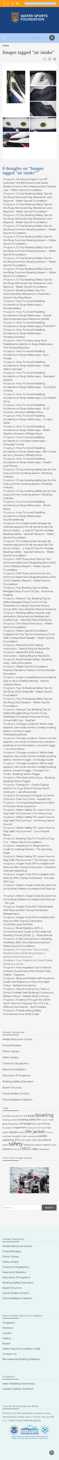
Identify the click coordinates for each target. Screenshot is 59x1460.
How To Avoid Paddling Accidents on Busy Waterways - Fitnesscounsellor (24, 333)
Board (6, 1343)
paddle (42, 1136)
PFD (17, 1140)
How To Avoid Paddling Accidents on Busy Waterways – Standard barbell (29, 376)
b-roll (24, 1115)
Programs (8, 1322)
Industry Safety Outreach (17, 1388)
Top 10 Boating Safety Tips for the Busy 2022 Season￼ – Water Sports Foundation (28, 691)
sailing (27, 1144)
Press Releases (11, 1045)
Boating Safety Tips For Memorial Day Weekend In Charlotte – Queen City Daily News (27, 294)
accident (7, 1116)
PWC (23, 1140)
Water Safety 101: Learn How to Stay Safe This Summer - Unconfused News (29, 831)
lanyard (21, 1132)
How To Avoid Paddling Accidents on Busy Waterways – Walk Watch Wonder (26, 365)
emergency (27, 1123)
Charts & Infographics (15, 1063)
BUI (39, 1119)
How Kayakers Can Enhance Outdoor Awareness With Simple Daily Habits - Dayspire (27, 971)
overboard (32, 1136)
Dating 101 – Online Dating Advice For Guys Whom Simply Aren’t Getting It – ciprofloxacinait (26, 788)
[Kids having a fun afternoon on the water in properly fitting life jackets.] (29, 1180)
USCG (25, 1149)
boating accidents (10, 1120)
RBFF (34, 1140)
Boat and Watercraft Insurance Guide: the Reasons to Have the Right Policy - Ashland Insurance (29, 982)
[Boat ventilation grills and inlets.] (16, 87)
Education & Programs (16, 1075)
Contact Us (9, 1353)
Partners (7, 1327)
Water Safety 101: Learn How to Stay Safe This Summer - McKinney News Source (29, 820)
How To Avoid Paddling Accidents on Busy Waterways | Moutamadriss (24, 304)
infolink (30, 1128)
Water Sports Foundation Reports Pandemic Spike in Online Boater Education (29, 670)
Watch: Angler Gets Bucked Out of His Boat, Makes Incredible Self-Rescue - (29, 888)
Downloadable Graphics (17, 1099)
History (6, 1338)
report (5, 1145)
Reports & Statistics (14, 1069)
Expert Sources (11, 1087)
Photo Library (10, 1051)
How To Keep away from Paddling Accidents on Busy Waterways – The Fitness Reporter (28, 344)
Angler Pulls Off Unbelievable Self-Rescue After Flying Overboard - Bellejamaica (28, 910)
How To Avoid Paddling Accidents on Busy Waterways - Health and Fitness (27, 462)
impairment (20, 1127)
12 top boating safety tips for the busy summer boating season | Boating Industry (29, 473)
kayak (13, 1132)
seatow (47, 1144)
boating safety (27, 1119)
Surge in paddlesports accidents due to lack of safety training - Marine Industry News (29, 681)
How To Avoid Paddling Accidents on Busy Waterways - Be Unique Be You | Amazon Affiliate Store (29, 451)
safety (16, 1144)
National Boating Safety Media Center (39, 3)
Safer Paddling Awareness (18, 1383)
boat (31, 1116)
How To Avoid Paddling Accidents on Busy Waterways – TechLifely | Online (29, 387)
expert (38, 1124)
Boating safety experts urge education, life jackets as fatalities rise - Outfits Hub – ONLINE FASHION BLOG (27, 616)
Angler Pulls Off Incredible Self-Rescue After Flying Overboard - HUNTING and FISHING (29, 921)
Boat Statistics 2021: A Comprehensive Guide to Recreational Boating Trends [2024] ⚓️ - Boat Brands (27, 931)
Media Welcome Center (17, 1039)
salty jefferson (37, 1145)
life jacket (35, 1131)
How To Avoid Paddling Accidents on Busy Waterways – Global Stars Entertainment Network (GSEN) (27, 315)
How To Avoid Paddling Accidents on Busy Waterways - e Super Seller (28, 419)
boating (44, 1115)
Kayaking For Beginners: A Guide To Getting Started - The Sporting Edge (27, 849)
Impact (7, 1333)
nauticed (6, 1136)
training (16, 1149)
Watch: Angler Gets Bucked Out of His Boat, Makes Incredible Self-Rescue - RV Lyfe (29, 899)
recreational (44, 1140)
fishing (46, 1123)
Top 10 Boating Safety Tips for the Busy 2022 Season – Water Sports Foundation (28, 702)
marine (49, 1132)
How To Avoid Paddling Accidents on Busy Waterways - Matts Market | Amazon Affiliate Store (26, 430)
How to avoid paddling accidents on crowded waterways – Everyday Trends (25, 441)
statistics (7, 1149)
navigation (16, 1136)
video (35, 1149)
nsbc (25, 1136)
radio (28, 1140)
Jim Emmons (40, 1128)
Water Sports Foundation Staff (21, 1348)
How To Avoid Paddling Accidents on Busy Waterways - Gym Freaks (26, 355)
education (14, 1124)
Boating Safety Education (18, 1081)
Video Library (10, 1057)
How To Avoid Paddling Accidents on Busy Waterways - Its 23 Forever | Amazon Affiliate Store (26, 408)
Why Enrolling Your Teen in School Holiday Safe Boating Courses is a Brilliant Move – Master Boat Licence (28, 992)
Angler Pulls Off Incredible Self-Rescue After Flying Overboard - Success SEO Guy (29, 878)
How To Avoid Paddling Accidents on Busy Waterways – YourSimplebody (24, 516)
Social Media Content (15, 1093)
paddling (8, 1139)
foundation (7, 1128)
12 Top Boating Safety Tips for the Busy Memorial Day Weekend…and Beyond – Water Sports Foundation (27, 197)
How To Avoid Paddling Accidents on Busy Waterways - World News (26, 505)
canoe (44, 1120)
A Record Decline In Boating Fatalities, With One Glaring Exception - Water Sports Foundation (27, 942)
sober (54, 1145)
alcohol (16, 1116)
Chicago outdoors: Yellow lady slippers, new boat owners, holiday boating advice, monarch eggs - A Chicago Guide (29, 756)
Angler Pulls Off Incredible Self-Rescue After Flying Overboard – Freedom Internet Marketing (29, 867)
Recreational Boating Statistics (21, 1359)
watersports (44, 1149)
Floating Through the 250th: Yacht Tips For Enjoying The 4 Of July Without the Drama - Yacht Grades (27, 1003)
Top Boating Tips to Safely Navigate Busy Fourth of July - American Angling (28, 591)
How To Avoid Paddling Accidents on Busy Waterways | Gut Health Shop (29, 398)
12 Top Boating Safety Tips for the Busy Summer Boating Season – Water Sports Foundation (29, 229)
